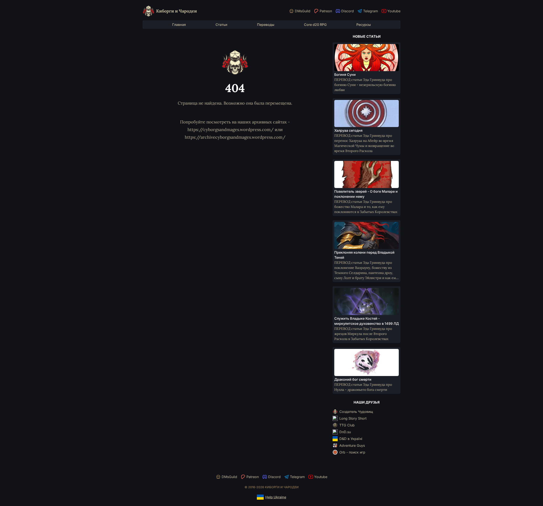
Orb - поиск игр (352, 452)
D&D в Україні (350, 439)
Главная (179, 24)
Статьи (221, 24)
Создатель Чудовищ (356, 411)
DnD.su (345, 432)
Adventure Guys (352, 445)
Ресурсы (363, 24)
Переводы (265, 24)
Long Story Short (353, 418)
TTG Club (347, 425)
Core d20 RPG (315, 24)
